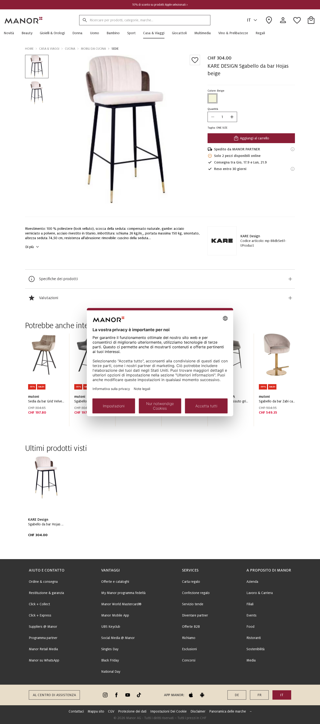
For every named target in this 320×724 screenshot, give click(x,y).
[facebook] (116, 695)
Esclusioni (189, 649)
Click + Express (40, 615)
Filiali (249, 604)
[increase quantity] (232, 117)
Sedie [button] (115, 48)
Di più (29, 247)
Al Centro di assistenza (54, 695)
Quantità (213, 109)
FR (259, 695)
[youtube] (127, 695)
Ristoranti (253, 638)
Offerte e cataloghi (115, 581)
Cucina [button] (70, 48)
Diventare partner (195, 615)
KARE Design (250, 236)
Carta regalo (191, 581)
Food (250, 626)
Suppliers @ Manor (43, 626)
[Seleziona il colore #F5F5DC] (212, 98)
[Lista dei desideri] (195, 60)
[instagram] (105, 695)
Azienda (252, 581)
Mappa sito (96, 711)
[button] (11, 33)
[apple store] (191, 695)
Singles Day (109, 649)
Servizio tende (192, 604)
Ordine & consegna (43, 581)
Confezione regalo (196, 593)
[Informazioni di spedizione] (292, 149)
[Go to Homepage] (24, 20)
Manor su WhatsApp (44, 660)
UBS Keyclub (110, 626)
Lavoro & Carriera (259, 593)
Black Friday (110, 660)
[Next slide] (278, 382)
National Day (110, 671)
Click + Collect (39, 604)
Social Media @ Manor (118, 638)
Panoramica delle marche (227, 711)
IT (249, 20)
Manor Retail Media (43, 649)
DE (237, 695)
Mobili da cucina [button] (93, 48)
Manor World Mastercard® (121, 604)
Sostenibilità (255, 649)
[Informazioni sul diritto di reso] (292, 169)
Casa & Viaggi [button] (49, 48)
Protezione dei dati (132, 711)
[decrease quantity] (213, 117)
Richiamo (188, 638)
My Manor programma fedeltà (123, 593)
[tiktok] (139, 695)
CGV (111, 711)
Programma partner (43, 638)
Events (251, 615)
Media (251, 660)
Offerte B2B (191, 626)
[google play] (202, 695)
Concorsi (188, 660)
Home (29, 48)
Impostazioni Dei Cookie (168, 711)
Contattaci (76, 711)
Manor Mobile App (115, 615)
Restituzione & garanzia (46, 593)
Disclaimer (197, 711)
